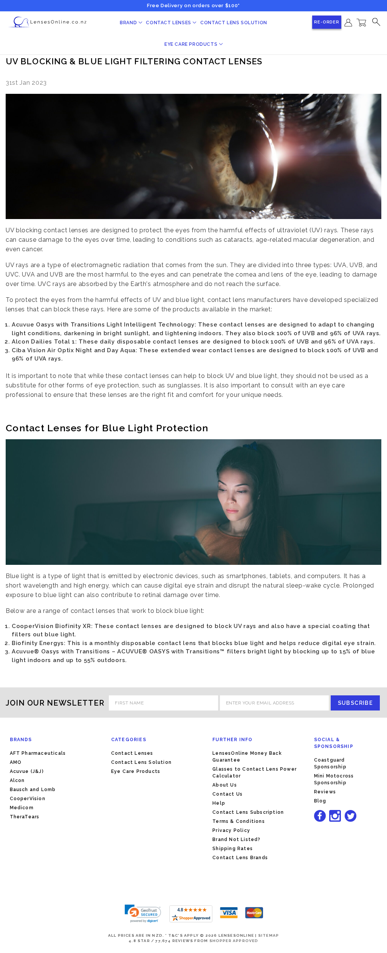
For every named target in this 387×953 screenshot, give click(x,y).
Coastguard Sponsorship (330, 763)
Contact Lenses (169, 22)
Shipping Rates (232, 848)
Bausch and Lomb (33, 789)
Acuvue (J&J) (27, 771)
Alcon (17, 780)
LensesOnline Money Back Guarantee (247, 757)
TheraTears (25, 816)
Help (218, 803)
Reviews (325, 791)
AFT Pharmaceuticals (38, 753)
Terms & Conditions (238, 821)
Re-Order (326, 22)
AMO (16, 762)
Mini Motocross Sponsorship (334, 779)
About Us (224, 785)
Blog (320, 801)
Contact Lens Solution (233, 22)
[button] (143, 913)
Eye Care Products (191, 44)
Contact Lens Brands (240, 857)
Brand (129, 22)
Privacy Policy (231, 830)
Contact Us (227, 794)
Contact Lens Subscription (248, 812)
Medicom (22, 807)
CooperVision (27, 798)
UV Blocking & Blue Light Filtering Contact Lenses (134, 61)
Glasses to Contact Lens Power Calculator (254, 772)
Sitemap (268, 935)
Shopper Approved (234, 941)
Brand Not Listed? (236, 839)
